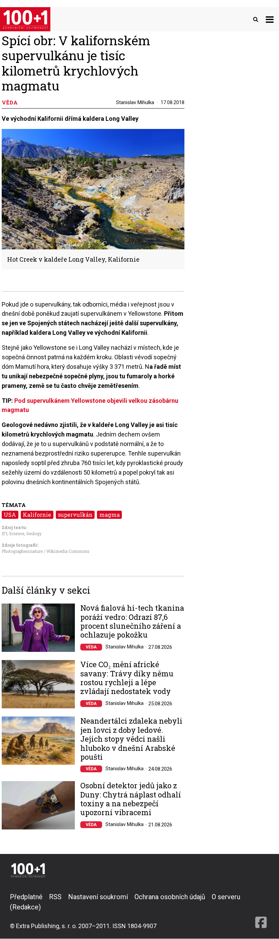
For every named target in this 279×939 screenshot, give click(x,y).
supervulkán (75, 514)
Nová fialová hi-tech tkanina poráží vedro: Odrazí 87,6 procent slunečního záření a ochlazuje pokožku (132, 622)
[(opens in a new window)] (261, 911)
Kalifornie (37, 514)
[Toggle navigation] (269, 19)
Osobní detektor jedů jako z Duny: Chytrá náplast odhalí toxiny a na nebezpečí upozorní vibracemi (130, 799)
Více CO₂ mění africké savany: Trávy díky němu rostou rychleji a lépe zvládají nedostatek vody (127, 678)
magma (109, 514)
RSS (55, 897)
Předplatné (26, 897)
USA (10, 514)
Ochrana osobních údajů (169, 897)
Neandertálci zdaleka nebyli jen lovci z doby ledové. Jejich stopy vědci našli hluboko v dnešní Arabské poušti (131, 738)
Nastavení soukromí (98, 897)
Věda (91, 647)
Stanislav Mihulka (135, 102)
